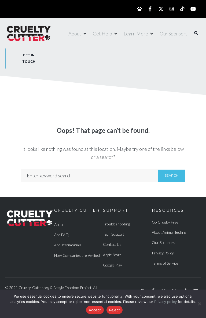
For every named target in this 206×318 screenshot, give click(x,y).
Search (171, 175)
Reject (114, 310)
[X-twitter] (161, 9)
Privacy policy (165, 301)
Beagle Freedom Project (72, 287)
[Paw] (139, 9)
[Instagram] (171, 9)
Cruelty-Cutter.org (34, 287)
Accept (95, 310)
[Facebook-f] (150, 9)
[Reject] (199, 303)
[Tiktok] (182, 9)
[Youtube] (193, 9)
